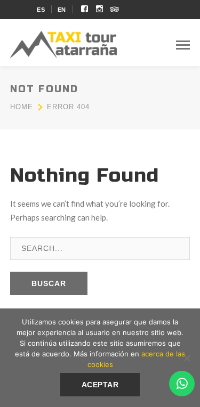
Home (21, 107)
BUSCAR (48, 283)
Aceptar (100, 384)
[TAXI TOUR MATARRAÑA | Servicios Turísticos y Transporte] (63, 43)
